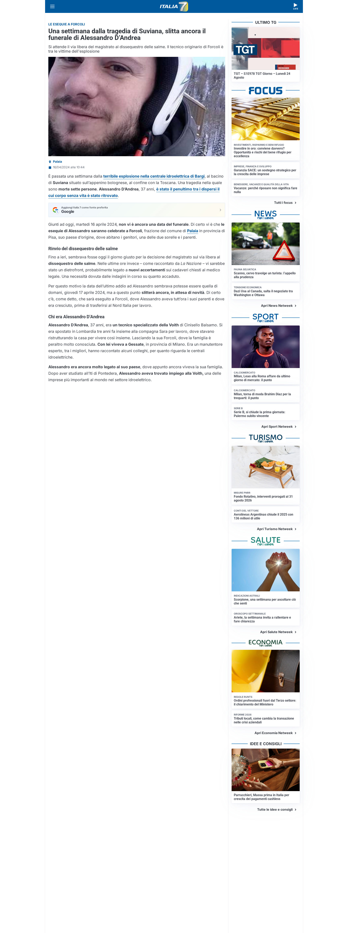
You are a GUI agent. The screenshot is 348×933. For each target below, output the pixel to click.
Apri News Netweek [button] (277, 306)
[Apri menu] (52, 6)
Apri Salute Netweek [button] (276, 632)
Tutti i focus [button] (283, 203)
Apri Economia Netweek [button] (274, 733)
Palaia (57, 161)
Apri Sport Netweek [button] (277, 426)
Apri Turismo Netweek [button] (275, 529)
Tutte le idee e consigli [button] (275, 809)
